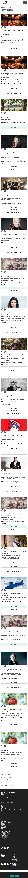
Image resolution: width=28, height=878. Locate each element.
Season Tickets (4, 808)
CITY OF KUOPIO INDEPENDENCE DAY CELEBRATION (13, 598)
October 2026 (5, 780)
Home (3, 7)
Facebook (2, 27)
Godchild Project (4, 836)
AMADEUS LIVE (6, 34)
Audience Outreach (5, 831)
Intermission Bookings (5, 818)
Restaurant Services (5, 817)
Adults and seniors (5, 835)
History (2, 828)
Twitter (5, 27)
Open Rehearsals (4, 837)
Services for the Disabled (6, 818)
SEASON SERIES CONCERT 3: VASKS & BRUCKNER (14, 239)
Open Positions (4, 826)
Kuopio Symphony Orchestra (6, 822)
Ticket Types (3, 806)
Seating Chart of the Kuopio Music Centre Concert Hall (11, 809)
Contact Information (5, 825)
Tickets (3, 804)
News (2, 842)
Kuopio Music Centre (6, 845)
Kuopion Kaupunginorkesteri (7, 2)
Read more (14, 48)
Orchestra (3, 821)
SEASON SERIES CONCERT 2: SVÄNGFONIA (10, 199)
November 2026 (6, 783)
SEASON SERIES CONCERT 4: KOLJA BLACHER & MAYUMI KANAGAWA (13, 317)
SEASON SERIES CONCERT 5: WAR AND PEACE (12, 359)
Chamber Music (4, 838)
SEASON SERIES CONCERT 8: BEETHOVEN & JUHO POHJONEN (11, 674)
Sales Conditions (4, 807)
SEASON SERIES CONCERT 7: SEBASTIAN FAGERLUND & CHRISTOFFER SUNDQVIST (10, 557)
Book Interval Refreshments (14, 51)
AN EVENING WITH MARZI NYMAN (12, 399)
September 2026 (6, 777)
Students (3, 834)
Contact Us (3, 810)
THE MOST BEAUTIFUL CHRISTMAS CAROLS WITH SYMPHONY (12, 714)
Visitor (3, 813)
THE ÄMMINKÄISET (7, 439)
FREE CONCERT (6, 120)
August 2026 (5, 774)
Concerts (3, 814)
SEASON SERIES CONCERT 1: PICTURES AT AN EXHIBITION (10, 157)
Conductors (3, 823)
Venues (2, 815)
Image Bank (3, 841)
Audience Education (5, 832)
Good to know (3, 816)
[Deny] (26, 875)
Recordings (3, 827)
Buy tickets (14, 45)
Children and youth (5, 833)
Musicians (3, 824)
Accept (12, 876)
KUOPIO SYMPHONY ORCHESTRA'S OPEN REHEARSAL (13, 279)
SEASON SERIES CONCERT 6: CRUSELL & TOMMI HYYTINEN (13, 478)
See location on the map (5, 796)
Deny (17, 876)
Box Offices (3, 805)
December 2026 (6, 786)
